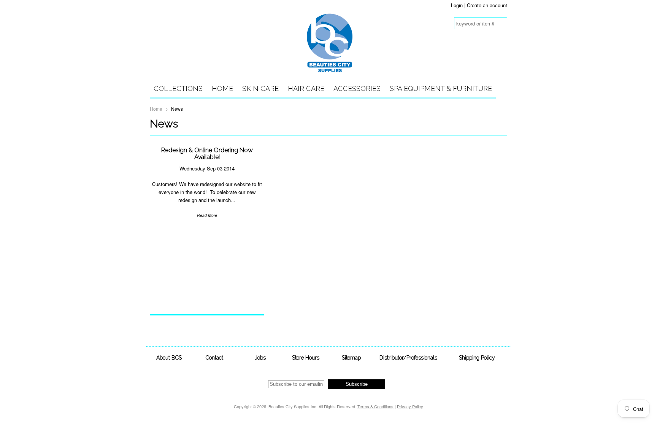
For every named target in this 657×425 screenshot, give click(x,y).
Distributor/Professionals (408, 358)
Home (222, 88)
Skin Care (260, 88)
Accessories (357, 88)
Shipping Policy (477, 358)
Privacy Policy (410, 406)
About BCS (169, 358)
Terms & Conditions (375, 406)
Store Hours (305, 358)
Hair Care (306, 88)
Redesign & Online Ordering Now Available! (207, 153)
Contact (214, 358)
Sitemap (351, 358)
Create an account (487, 5)
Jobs (260, 358)
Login (457, 5)
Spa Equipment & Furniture (441, 88)
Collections (178, 88)
